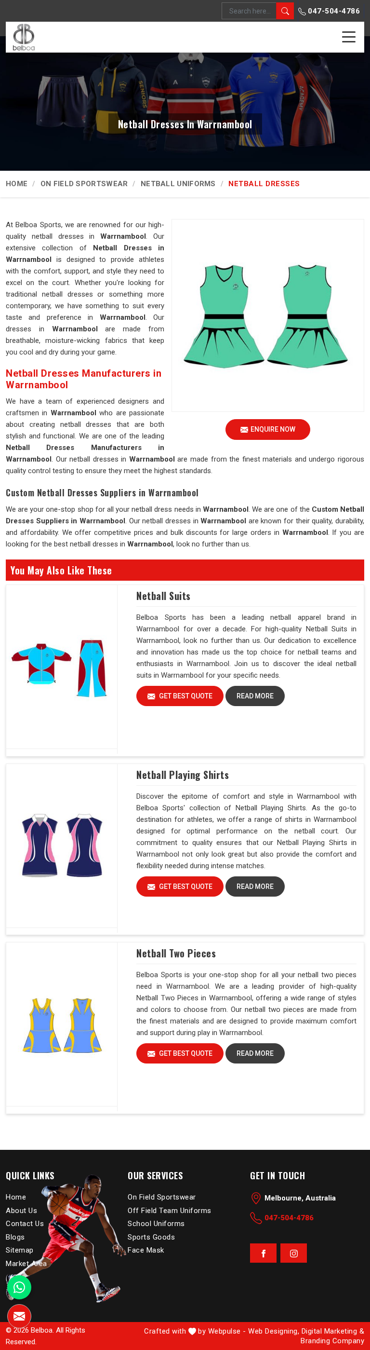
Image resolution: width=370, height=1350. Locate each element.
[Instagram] (293, 1253)
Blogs (15, 1236)
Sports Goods (151, 1236)
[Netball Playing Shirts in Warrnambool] (61, 846)
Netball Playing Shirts (182, 774)
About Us (21, 1210)
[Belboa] (24, 37)
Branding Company (332, 1340)
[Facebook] (263, 1253)
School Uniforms (156, 1223)
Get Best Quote (185, 696)
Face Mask (146, 1250)
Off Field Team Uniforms (169, 1210)
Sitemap (20, 1250)
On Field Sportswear (84, 183)
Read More (255, 696)
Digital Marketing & (333, 1331)
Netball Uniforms (178, 183)
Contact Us (25, 1223)
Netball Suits (163, 595)
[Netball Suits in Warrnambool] (61, 667)
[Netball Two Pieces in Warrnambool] (61, 1024)
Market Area (26, 1263)
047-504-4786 (333, 11)
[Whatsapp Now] (19, 1287)
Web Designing (273, 1331)
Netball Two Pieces (176, 953)
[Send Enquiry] (19, 1316)
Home (16, 183)
